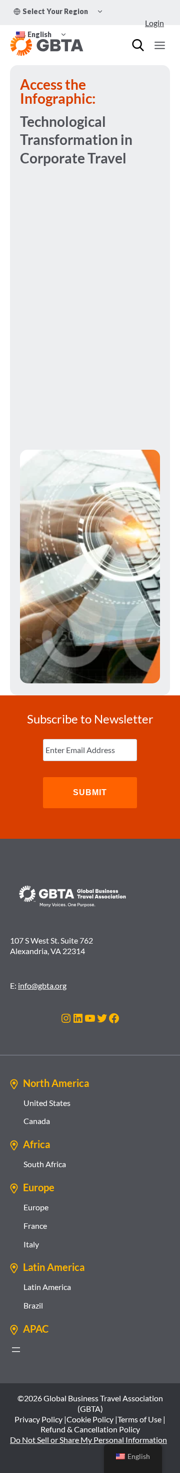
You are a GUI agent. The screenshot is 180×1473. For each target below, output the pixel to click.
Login (154, 23)
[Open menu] (159, 45)
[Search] (138, 45)
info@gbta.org (42, 985)
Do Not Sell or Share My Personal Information (88, 1439)
